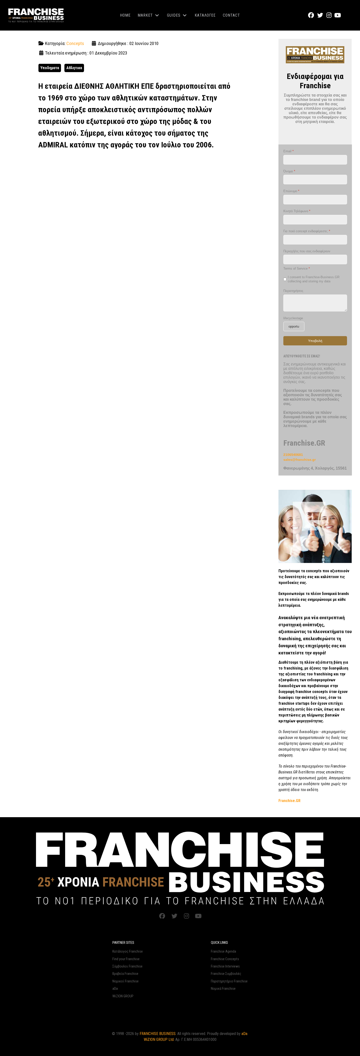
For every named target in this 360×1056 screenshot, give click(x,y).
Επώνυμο (291, 191)
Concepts (75, 43)
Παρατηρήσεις (293, 291)
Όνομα (289, 171)
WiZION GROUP (122, 996)
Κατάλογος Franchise (127, 951)
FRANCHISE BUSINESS (158, 1033)
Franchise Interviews (225, 966)
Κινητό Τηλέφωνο (296, 211)
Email (288, 151)
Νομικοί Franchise (125, 981)
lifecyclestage (293, 318)
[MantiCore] (180, 867)
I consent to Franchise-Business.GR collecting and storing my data (313, 279)
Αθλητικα (74, 68)
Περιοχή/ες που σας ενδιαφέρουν (306, 251)
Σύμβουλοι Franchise (127, 966)
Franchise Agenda (223, 951)
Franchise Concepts (225, 959)
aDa (115, 989)
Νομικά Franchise (223, 989)
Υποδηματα (49, 68)
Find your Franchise (126, 959)
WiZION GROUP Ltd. (159, 1039)
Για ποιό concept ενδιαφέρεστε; (306, 231)
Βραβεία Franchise (125, 974)
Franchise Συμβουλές (226, 974)
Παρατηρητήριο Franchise (229, 981)
